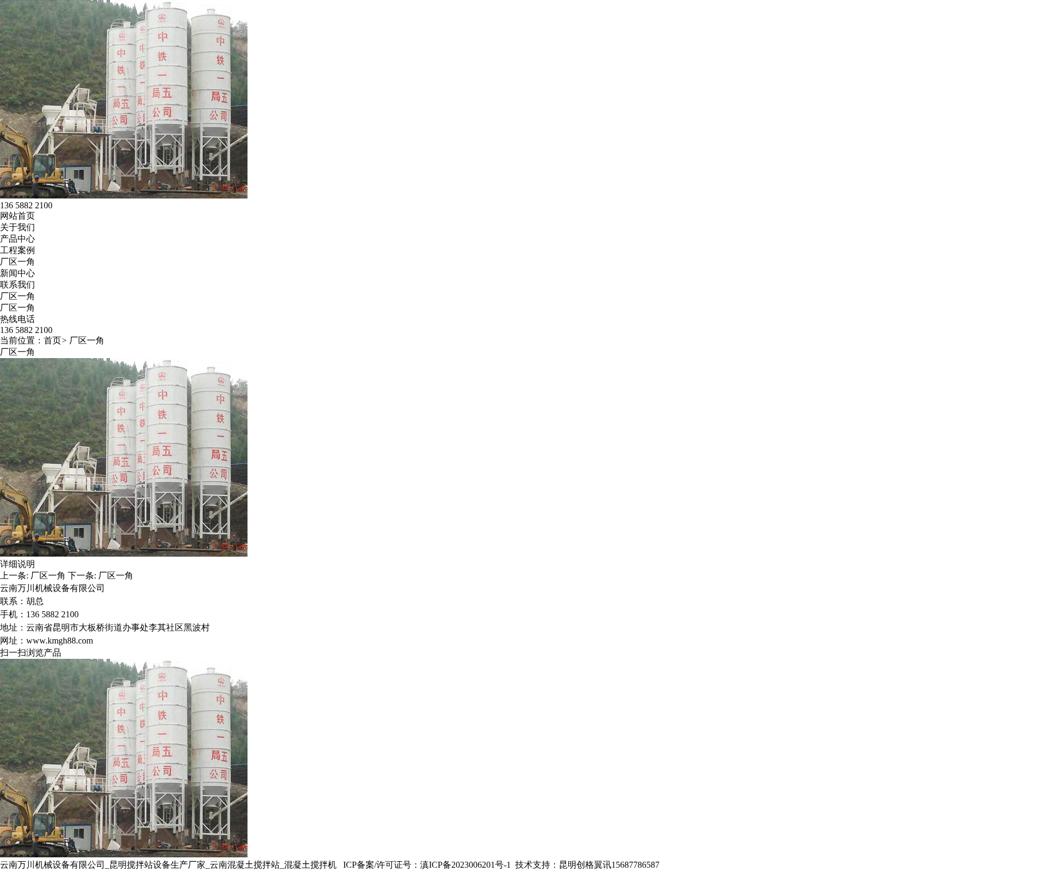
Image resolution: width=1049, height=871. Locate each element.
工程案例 (17, 250)
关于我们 (17, 227)
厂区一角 (17, 261)
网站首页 (17, 215)
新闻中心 (17, 273)
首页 (52, 340)
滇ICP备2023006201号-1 (465, 864)
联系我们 (17, 284)
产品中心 (17, 238)
